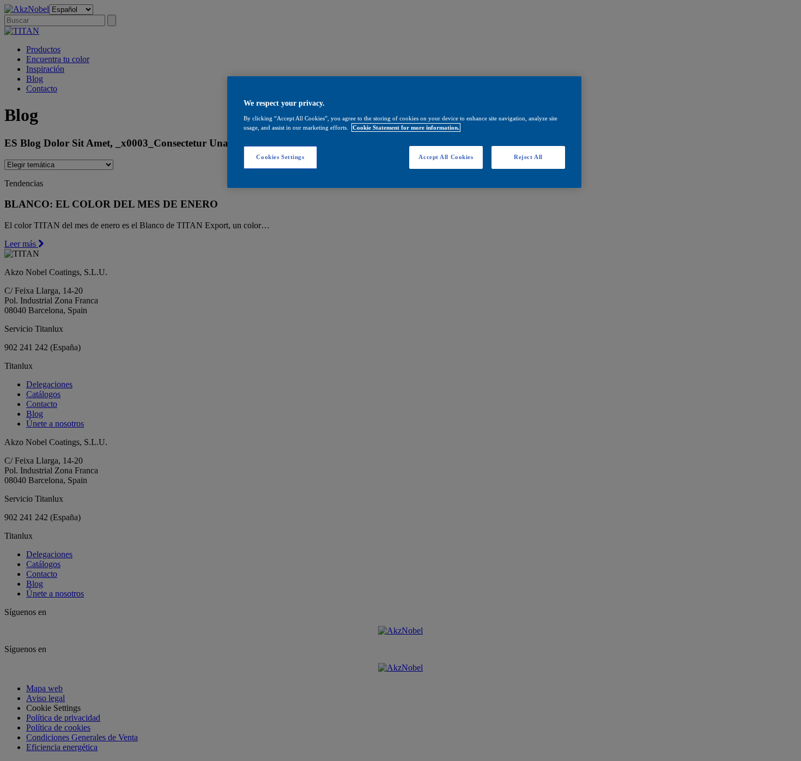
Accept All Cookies (445, 157)
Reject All (528, 157)
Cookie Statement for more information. (406, 127)
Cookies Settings (280, 157)
